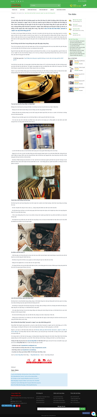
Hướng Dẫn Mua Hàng (58, 396)
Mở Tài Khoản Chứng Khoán (59, 402)
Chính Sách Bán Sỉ (40, 400)
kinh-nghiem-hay (20, 13)
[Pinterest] (23, 1)
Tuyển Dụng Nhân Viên (75, 398)
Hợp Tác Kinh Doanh (75, 396)
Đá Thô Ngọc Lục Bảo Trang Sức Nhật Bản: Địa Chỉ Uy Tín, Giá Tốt (25, 378)
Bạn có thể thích (72, 58)
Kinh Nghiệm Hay (43, 9)
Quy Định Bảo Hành (40, 402)
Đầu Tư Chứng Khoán (75, 402)
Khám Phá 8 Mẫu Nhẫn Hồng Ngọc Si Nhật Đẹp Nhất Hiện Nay (24, 384)
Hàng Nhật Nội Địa (32, 9)
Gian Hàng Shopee (61, 9)
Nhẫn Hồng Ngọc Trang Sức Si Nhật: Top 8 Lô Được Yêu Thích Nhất (25, 380)
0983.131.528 (77, 6)
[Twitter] (19, 1)
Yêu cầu (82, 408)
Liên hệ (52, 9)
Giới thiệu (22, 9)
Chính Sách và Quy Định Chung (42, 396)
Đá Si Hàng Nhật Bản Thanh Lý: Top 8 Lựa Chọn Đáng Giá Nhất (24, 376)
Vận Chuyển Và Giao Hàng (59, 400)
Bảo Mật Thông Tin (40, 398)
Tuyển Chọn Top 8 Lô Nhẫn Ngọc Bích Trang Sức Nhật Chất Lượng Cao (26, 382)
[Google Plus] (21, 1)
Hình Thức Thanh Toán (58, 398)
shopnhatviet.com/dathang (29, 349)
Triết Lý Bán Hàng (74, 400)
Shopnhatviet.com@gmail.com (20, 403)
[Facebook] (16, 1)
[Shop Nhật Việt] (16, 5)
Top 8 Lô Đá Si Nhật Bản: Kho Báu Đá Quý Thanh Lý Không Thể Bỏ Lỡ (25, 374)
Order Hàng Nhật (82, 1)
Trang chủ (14, 9)
